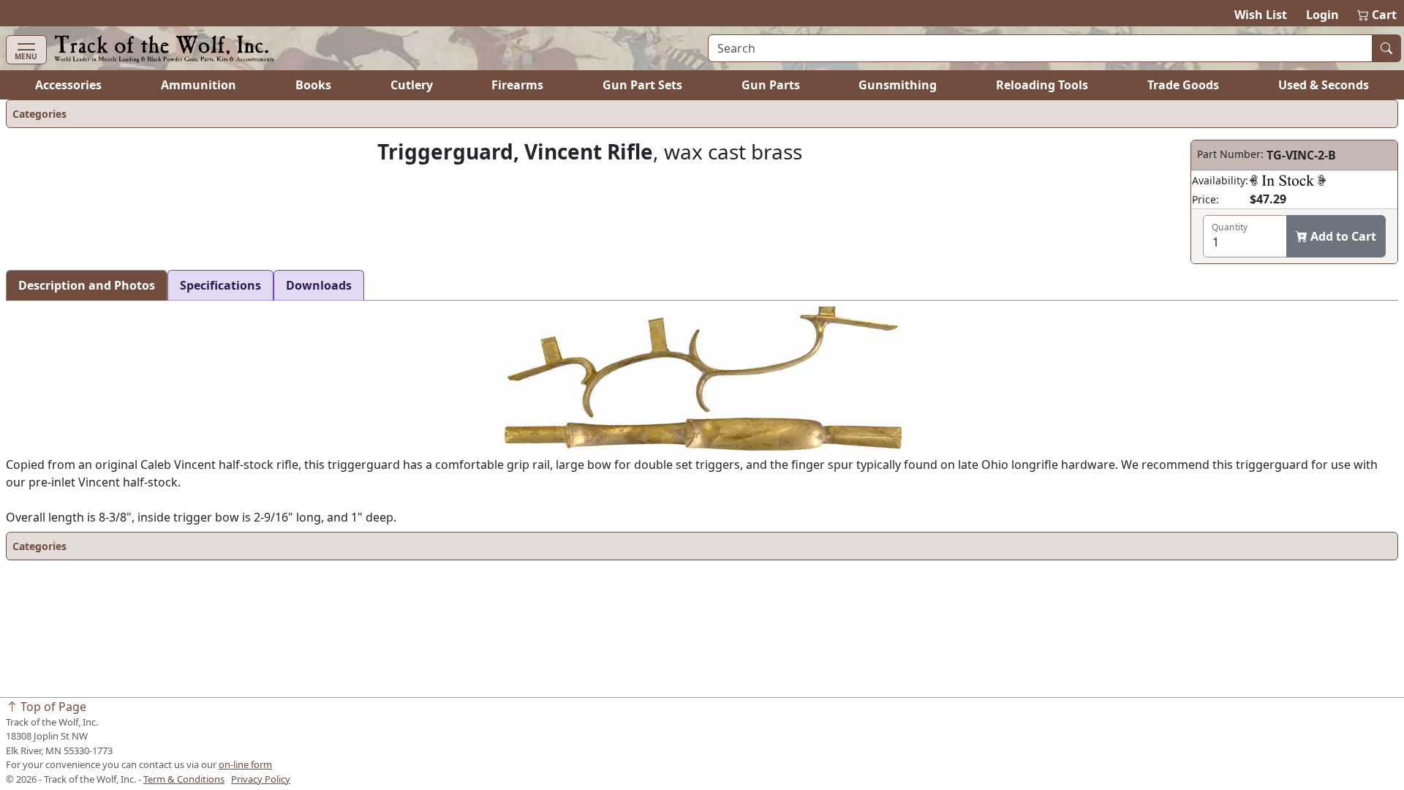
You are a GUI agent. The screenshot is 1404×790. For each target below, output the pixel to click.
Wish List (1260, 15)
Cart (1377, 15)
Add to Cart (1341, 236)
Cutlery (411, 85)
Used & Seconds (1323, 85)
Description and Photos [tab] (86, 285)
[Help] (1288, 180)
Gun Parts (770, 85)
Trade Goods (1183, 85)
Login (1322, 15)
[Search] (1386, 48)
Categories (39, 114)
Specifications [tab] (220, 285)
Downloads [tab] (319, 285)
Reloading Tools (1042, 85)
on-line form (245, 764)
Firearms (517, 85)
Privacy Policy (260, 779)
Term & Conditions (183, 779)
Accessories (68, 85)
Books (313, 85)
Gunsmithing (897, 85)
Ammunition (198, 85)
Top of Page (52, 707)
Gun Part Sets (642, 85)
